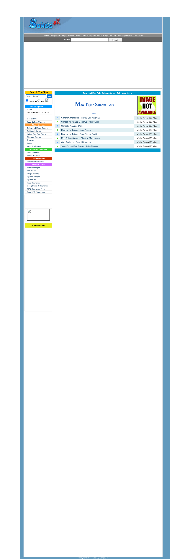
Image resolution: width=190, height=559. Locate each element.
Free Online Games (36, 122)
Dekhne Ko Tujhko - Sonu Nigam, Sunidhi (79, 134)
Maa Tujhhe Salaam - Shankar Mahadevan (80, 138)
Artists (29, 143)
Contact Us (32, 119)
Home (29, 110)
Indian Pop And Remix (36, 134)
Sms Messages (33, 168)
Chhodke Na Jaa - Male (72, 126)
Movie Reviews (33, 155)
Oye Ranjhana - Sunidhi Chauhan (76, 142)
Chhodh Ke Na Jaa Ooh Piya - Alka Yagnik (80, 122)
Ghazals (30, 140)
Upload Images (33, 177)
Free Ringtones (33, 183)
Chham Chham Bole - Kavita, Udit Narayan (80, 118)
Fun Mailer (31, 171)
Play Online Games (35, 162)
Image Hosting (33, 174)
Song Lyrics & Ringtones (37, 186)
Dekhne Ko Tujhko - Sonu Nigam (76, 130)
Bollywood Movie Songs (37, 128)
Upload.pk (31, 180)
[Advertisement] (65, 65)
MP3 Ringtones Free (36, 189)
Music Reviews (33, 152)
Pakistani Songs (34, 131)
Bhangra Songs (34, 137)
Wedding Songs (34, 146)
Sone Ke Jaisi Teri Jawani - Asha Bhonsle (79, 146)
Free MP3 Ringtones (36, 192)
